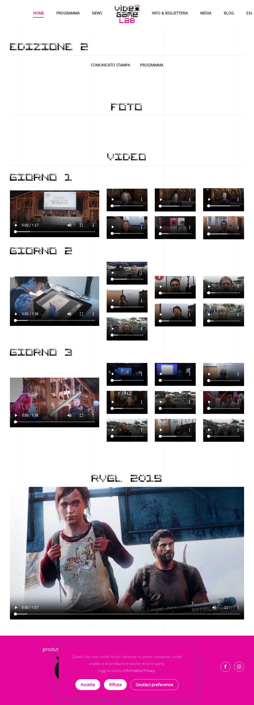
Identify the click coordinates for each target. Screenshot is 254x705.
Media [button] (205, 12)
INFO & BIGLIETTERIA (170, 12)
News (97, 12)
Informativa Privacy (139, 670)
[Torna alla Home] (127, 13)
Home (38, 12)
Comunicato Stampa (110, 64)
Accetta (88, 684)
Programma (68, 12)
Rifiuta (115, 684)
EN (249, 13)
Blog (229, 12)
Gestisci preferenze (154, 684)
